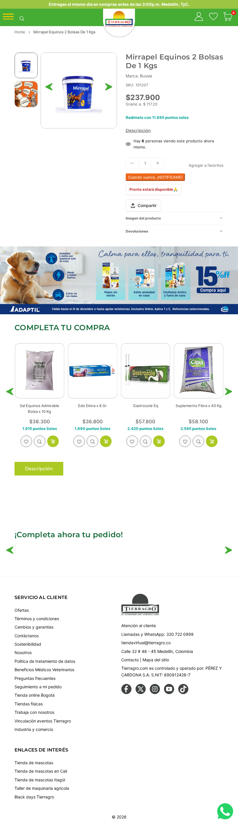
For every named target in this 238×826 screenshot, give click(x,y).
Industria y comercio (34, 729)
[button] (228, 17)
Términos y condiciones (37, 618)
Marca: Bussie (139, 75)
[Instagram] (155, 692)
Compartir (147, 205)
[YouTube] (169, 692)
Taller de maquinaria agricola (42, 788)
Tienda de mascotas (34, 762)
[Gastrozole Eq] (110, 370)
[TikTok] (183, 692)
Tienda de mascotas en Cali (41, 771)
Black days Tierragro (34, 796)
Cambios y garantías (34, 627)
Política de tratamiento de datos (45, 661)
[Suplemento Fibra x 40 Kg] (163, 370)
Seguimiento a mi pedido (38, 686)
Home (20, 32)
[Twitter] (141, 692)
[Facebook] (126, 692)
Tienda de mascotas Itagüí (40, 779)
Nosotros (23, 652)
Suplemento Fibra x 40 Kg (163, 405)
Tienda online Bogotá (35, 695)
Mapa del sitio (156, 659)
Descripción (138, 130)
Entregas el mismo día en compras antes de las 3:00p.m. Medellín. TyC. (119, 4)
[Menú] (8, 18)
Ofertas (22, 610)
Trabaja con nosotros (34, 712)
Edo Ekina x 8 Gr (57, 405)
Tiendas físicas (29, 703)
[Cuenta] (199, 17)
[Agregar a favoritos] (44, 441)
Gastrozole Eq (110, 405)
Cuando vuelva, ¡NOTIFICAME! (155, 177)
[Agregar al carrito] (18, 441)
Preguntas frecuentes (35, 678)
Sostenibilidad (28, 644)
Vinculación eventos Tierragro (43, 720)
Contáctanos (27, 635)
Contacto (130, 659)
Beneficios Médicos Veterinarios (44, 669)
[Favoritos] (213, 17)
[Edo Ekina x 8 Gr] (57, 370)
